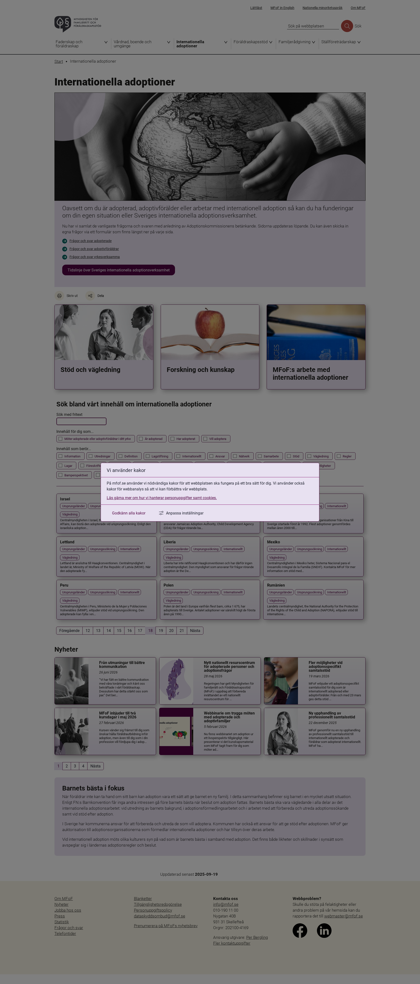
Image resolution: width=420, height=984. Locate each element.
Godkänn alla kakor (128, 512)
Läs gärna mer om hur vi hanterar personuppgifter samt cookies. (162, 497)
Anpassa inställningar (184, 512)
